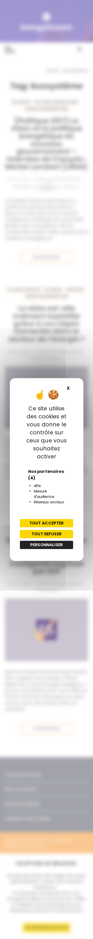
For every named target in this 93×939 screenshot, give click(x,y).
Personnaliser (46, 545)
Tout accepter (46, 523)
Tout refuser (46, 534)
